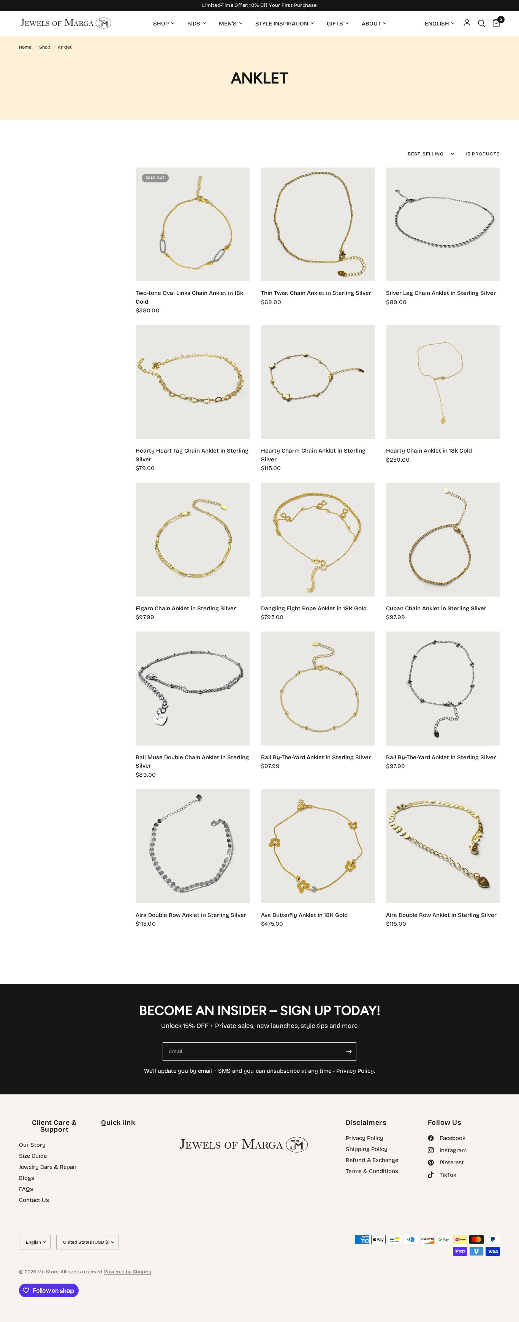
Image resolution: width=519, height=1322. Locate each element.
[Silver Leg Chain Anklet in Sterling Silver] (443, 225)
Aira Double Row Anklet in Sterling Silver (191, 915)
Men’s (228, 23)
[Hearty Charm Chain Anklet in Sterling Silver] (318, 382)
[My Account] (467, 23)
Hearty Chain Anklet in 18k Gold (429, 450)
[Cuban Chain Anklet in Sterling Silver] (443, 540)
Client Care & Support (54, 1126)
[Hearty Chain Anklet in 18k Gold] (443, 382)
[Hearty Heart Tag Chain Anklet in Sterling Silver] (193, 382)
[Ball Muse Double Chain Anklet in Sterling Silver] (193, 689)
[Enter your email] (348, 1051)
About (371, 23)
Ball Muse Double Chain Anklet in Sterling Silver (192, 761)
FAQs (26, 1189)
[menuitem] (164, 23)
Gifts (335, 23)
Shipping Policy (367, 1149)
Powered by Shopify (127, 1272)
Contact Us (34, 1200)
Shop (161, 23)
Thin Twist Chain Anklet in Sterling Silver (316, 293)
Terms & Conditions (372, 1171)
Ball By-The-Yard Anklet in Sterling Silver (316, 757)
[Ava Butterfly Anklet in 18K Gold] (318, 846)
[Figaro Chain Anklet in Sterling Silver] (193, 540)
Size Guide (33, 1156)
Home (25, 47)
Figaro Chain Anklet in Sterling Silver (186, 608)
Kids (193, 23)
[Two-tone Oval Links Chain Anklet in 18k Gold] (193, 225)
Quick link (118, 1122)
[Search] (481, 23)
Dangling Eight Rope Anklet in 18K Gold (314, 608)
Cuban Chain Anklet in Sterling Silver (436, 608)
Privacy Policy (355, 1070)
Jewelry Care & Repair (48, 1167)
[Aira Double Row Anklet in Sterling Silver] (193, 846)
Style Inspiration (281, 23)
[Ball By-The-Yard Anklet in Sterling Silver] (318, 689)
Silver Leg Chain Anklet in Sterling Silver (441, 293)
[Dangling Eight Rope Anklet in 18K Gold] (318, 540)
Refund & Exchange (372, 1160)
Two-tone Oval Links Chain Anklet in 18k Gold (189, 297)
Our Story (32, 1145)
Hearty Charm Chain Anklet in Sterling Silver (313, 455)
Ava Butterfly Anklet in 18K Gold (304, 915)
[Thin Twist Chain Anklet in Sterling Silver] (318, 225)
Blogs (26, 1178)
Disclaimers (366, 1122)
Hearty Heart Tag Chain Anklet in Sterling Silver (192, 455)
